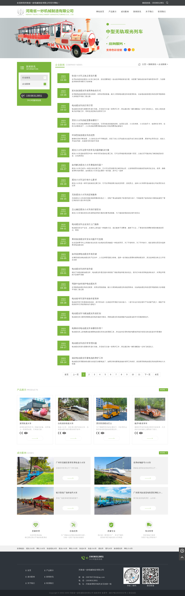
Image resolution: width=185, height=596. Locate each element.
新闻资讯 (137, 11)
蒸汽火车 (108, 548)
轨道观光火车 (52, 548)
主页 (144, 64)
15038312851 (34, 95)
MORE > (163, 390)
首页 (29, 570)
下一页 (148, 374)
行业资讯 (26, 78)
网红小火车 (40, 548)
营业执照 (132, 593)
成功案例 (125, 11)
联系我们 (162, 11)
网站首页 (100, 11)
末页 (157, 374)
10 (133, 374)
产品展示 (112, 11)
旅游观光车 (118, 548)
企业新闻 (26, 84)
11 (139, 374)
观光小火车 (30, 548)
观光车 (101, 548)
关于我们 (149, 11)
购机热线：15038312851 (153, 3)
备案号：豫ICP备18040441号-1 (115, 593)
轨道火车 (82, 548)
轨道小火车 (92, 548)
